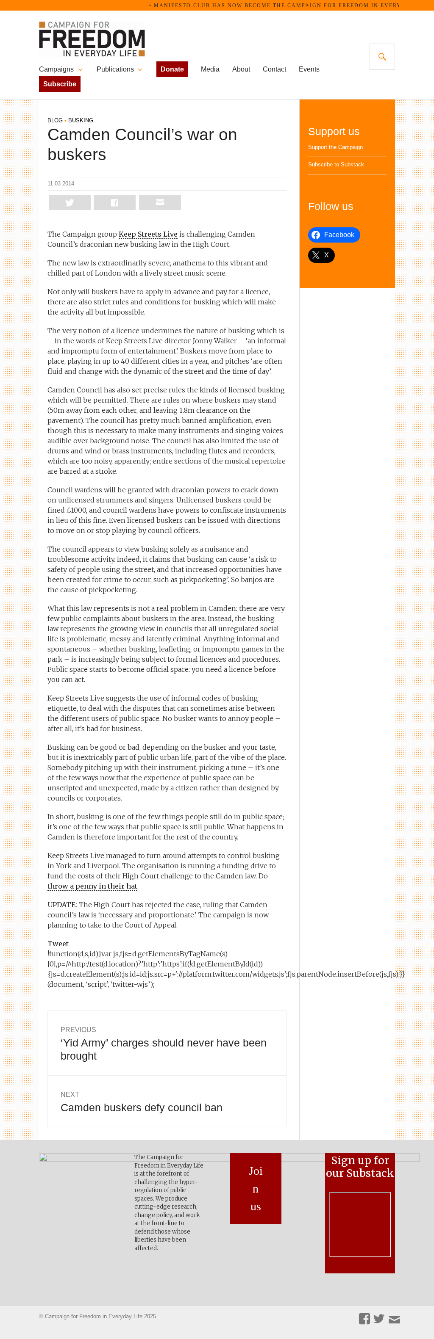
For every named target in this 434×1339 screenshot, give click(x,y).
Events (309, 69)
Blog (55, 120)
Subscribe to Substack (336, 164)
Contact (274, 69)
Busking (80, 120)
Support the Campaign (335, 147)
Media (210, 69)
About (241, 69)
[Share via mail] (160, 202)
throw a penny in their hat (92, 886)
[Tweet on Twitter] (70, 202)
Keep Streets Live (148, 234)
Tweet (58, 943)
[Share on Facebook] (115, 202)
